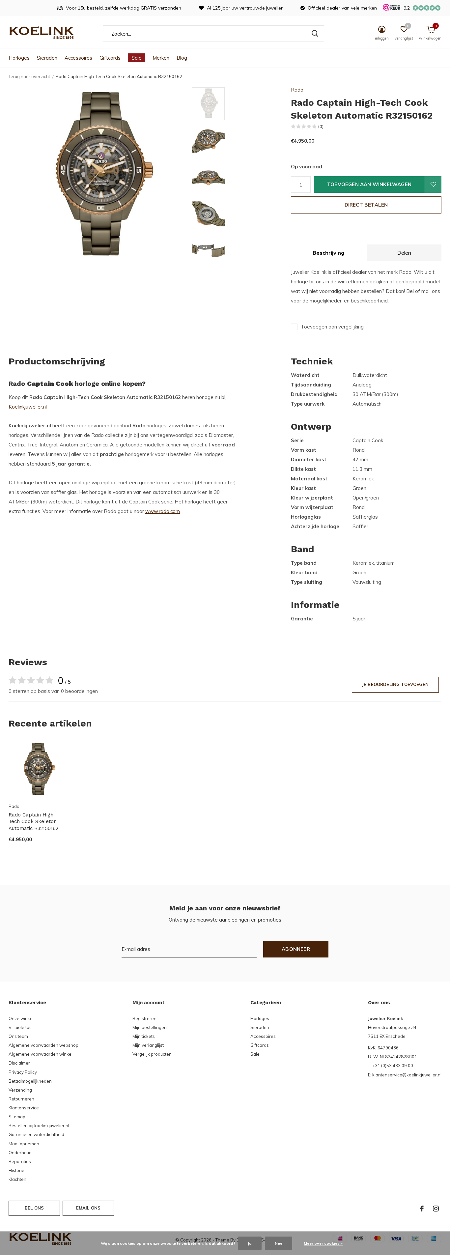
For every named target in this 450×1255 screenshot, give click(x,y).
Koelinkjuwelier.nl (28, 407)
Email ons (88, 1208)
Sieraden (47, 58)
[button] (239, 103)
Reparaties (20, 1161)
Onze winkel (21, 1018)
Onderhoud (20, 1152)
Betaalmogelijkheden (30, 1081)
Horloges (19, 58)
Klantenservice (24, 1107)
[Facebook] (422, 1208)
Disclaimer (19, 1063)
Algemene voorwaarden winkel (40, 1054)
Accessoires (78, 58)
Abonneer (296, 949)
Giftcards (110, 58)
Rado (297, 90)
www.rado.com (162, 511)
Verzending (20, 1090)
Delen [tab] (404, 252)
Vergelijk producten (152, 1054)
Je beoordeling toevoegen (395, 684)
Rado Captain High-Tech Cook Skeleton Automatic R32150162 (33, 822)
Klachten (17, 1179)
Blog (182, 58)
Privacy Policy (23, 1072)
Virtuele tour (21, 1027)
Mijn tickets (143, 1036)
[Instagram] (436, 1208)
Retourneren (21, 1098)
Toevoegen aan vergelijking (332, 327)
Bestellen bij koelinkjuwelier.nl (39, 1125)
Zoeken (315, 33)
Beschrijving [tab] (328, 252)
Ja (250, 1243)
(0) (320, 126)
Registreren (144, 1018)
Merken (161, 58)
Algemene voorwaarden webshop (43, 1045)
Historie (16, 1170)
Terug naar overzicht (29, 76)
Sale (136, 58)
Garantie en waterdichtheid (36, 1134)
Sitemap (17, 1116)
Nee (278, 1243)
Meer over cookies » (323, 1243)
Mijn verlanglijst (148, 1045)
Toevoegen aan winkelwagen (369, 184)
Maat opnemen (24, 1143)
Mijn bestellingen (149, 1027)
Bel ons (34, 1208)
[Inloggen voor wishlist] (433, 184)
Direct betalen (366, 205)
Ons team (18, 1036)
